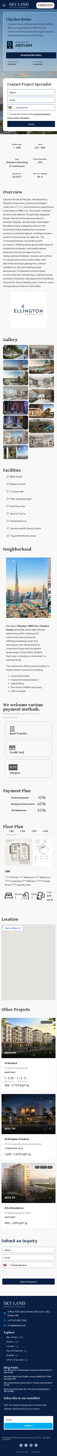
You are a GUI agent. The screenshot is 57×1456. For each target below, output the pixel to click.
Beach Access (18, 483)
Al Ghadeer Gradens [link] (17, 1139)
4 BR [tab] (45, 831)
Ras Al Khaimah (14, 1350)
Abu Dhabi (11, 1337)
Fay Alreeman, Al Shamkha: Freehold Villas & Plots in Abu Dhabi (28, 1371)
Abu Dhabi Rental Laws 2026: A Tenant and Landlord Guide (28, 1384)
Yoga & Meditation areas (23, 535)
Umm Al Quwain (15, 1359)
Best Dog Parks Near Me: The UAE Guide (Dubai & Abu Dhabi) (27, 1390)
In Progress (46, 1022)
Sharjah (10, 1355)
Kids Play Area (17, 506)
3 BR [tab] (33, 831)
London (10, 1346)
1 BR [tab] (11, 831)
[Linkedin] (36, 1445)
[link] (28, 1038)
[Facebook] (21, 1445)
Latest (49, 1098)
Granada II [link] (11, 1063)
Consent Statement (41, 114)
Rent (50, 1167)
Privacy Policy (13, 118)
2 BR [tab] (22, 831)
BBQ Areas (16, 476)
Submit (28, 1425)
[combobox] (10, 107)
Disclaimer (24, 118)
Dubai (9, 1341)
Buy (37, 1167)
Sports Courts (17, 513)
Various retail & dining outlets (25, 528)
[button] (4, 5)
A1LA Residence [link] (14, 1207)
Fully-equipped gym (21, 498)
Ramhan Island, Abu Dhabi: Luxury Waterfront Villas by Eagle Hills (27, 1377)
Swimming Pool (18, 520)
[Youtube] (26, 1445)
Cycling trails (17, 491)
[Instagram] (31, 1445)
